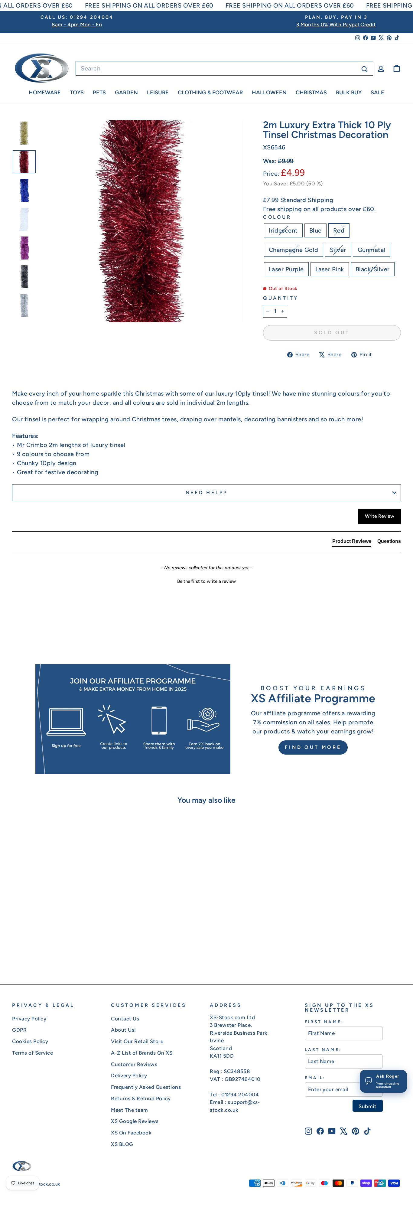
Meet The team (129, 1110)
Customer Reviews (134, 1064)
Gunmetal (371, 249)
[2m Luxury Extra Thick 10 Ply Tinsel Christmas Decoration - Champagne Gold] (50, 948)
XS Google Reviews (135, 1121)
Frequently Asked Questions (146, 1087)
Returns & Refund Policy (141, 1098)
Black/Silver (373, 269)
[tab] (351, 542)
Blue (315, 230)
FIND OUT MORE (313, 747)
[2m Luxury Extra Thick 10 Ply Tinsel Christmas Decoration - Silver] (58, 948)
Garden (126, 92)
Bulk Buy (349, 92)
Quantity (280, 298)
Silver (338, 249)
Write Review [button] (379, 516)
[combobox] (224, 68)
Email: (315, 1077)
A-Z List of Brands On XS (141, 1053)
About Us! (123, 1030)
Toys (77, 92)
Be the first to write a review (206, 581)
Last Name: (323, 1049)
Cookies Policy (30, 1041)
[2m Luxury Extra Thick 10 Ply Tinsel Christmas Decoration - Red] (42, 948)
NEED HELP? (207, 492)
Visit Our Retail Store (137, 1041)
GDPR (19, 1030)
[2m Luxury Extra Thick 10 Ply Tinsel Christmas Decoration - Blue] (34, 948)
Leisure (158, 92)
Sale (377, 92)
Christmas (311, 92)
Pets (99, 92)
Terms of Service (32, 1053)
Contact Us (125, 1019)
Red (339, 230)
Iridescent (283, 230)
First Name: (324, 1021)
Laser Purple (286, 269)
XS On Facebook (131, 1133)
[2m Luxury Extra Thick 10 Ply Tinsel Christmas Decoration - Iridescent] (25, 948)
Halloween (269, 92)
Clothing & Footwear (210, 92)
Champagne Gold (293, 249)
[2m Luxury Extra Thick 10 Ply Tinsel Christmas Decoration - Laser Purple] (74, 948)
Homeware (45, 92)
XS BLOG (122, 1144)
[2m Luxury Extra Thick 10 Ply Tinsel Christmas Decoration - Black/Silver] (91, 948)
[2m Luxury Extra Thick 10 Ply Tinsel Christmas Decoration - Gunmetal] (66, 948)
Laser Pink (329, 269)
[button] (206, 581)
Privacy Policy (29, 1019)
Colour (277, 217)
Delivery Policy (129, 1075)
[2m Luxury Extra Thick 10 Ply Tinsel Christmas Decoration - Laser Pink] (83, 948)
